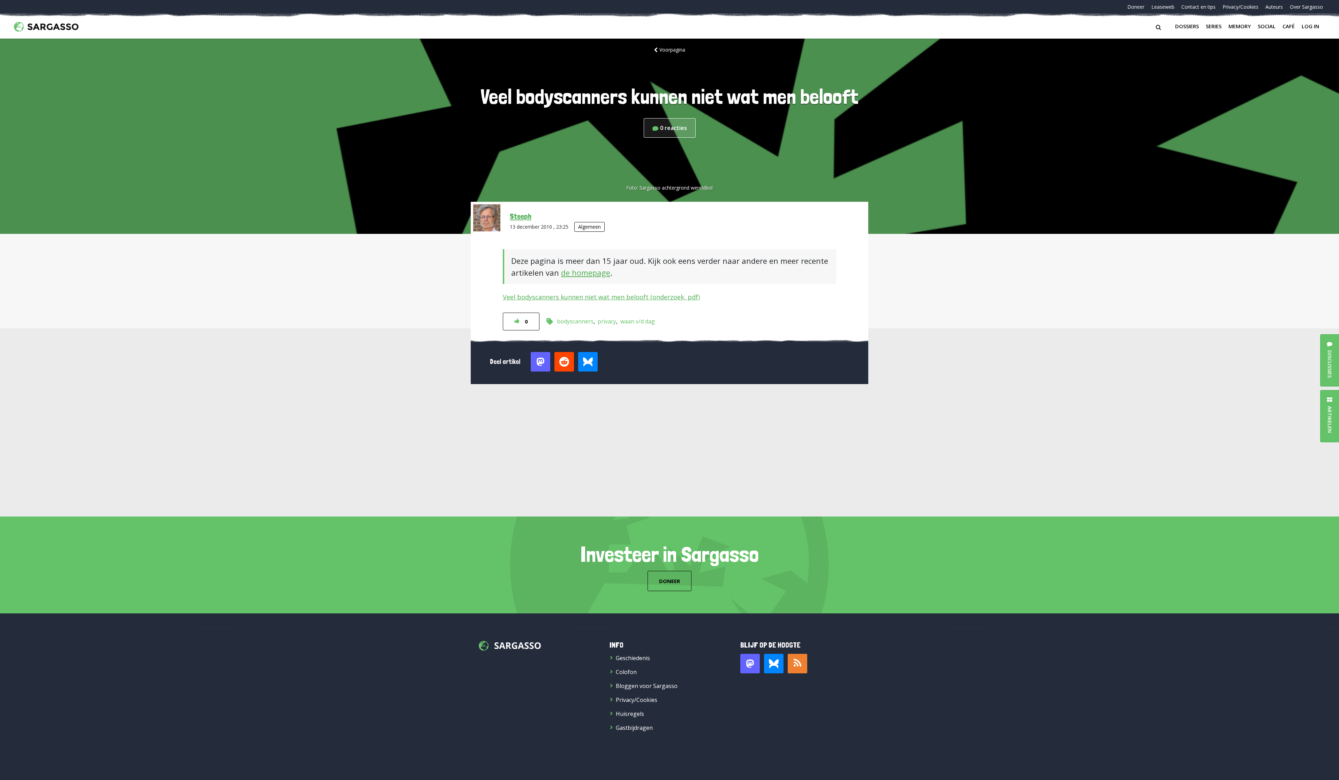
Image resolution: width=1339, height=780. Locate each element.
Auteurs (1274, 6)
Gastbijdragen (634, 728)
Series (1213, 26)
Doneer (1135, 6)
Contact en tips (1198, 6)
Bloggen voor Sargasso (647, 686)
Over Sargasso (1306, 6)
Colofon (626, 672)
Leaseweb (1162, 6)
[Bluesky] (774, 663)
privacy (607, 321)
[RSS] (797, 663)
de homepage (585, 272)
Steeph (520, 216)
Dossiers (1187, 26)
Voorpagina (672, 49)
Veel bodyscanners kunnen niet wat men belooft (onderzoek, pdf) (601, 297)
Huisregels (630, 714)
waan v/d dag (637, 321)
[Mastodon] (750, 663)
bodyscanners (575, 321)
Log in (1310, 26)
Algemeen (589, 226)
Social (1267, 26)
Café (1289, 26)
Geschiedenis (633, 658)
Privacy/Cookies (1240, 6)
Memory (1239, 26)
